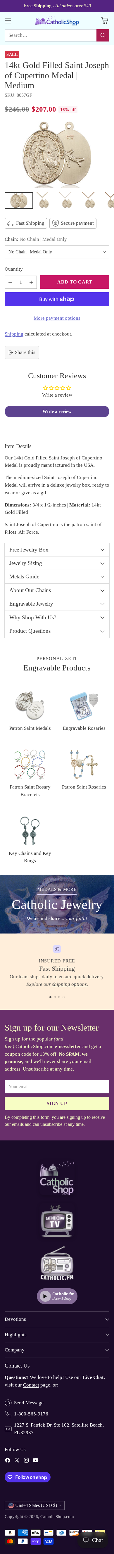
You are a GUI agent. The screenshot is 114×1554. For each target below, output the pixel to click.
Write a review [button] (57, 411)
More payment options (57, 318)
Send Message (29, 1403)
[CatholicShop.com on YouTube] (35, 1461)
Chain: (36, 239)
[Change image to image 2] (46, 200)
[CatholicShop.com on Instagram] (26, 1461)
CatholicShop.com (57, 1516)
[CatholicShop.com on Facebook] (7, 1461)
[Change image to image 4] (91, 200)
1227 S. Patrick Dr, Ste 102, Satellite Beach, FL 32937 (59, 1428)
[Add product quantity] (31, 282)
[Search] (102, 35)
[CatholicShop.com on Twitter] (16, 1461)
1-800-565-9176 (31, 1414)
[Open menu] (8, 21)
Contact (31, 1385)
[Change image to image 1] (19, 200)
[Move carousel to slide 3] (59, 997)
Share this (25, 352)
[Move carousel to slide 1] (50, 997)
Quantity (14, 269)
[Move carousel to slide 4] (64, 997)
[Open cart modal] (104, 21)
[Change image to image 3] (68, 200)
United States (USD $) (36, 1505)
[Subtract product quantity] (10, 282)
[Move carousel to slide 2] (55, 997)
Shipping (14, 334)
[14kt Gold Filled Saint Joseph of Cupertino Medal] (57, 155)
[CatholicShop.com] (57, 20)
